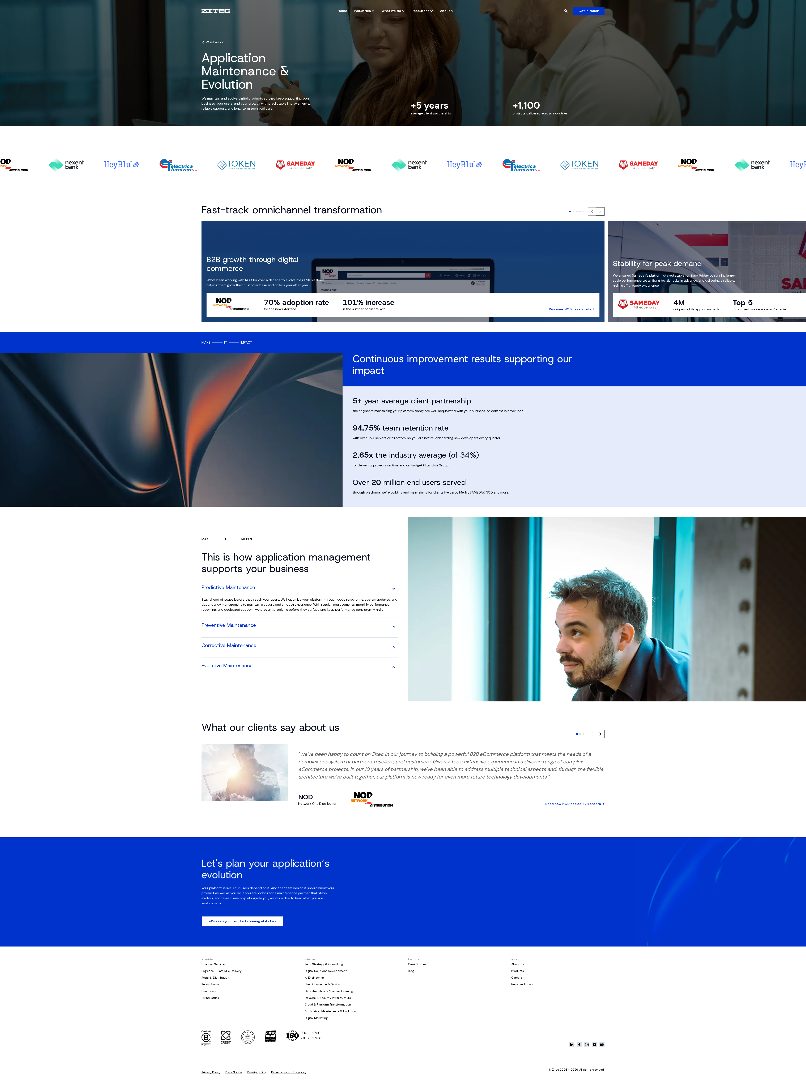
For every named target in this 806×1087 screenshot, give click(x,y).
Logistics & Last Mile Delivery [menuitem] (222, 971)
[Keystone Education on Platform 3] (586, 1044)
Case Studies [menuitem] (417, 964)
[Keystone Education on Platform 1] (571, 1044)
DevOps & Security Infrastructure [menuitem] (328, 998)
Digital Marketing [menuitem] (316, 1018)
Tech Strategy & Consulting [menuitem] (324, 964)
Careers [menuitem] (516, 977)
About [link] (445, 11)
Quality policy (256, 1072)
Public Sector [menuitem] (211, 984)
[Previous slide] (592, 734)
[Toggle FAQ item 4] (394, 667)
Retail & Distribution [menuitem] (215, 977)
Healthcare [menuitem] (209, 991)
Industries (362, 11)
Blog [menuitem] (411, 971)
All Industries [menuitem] (210, 998)
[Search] (565, 11)
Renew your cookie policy (288, 1072)
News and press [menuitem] (522, 984)
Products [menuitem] (517, 971)
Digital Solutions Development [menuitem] (326, 971)
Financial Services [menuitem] (214, 964)
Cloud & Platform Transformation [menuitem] (328, 1004)
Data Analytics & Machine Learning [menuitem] (329, 991)
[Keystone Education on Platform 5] (601, 1044)
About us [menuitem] (517, 964)
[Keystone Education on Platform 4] (594, 1044)
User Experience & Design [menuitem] (322, 984)
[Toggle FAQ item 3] (394, 647)
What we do (391, 11)
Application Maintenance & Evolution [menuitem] (330, 1011)
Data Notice (233, 1072)
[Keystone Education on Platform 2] (579, 1044)
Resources (420, 11)
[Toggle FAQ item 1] (394, 589)
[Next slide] (600, 211)
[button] (570, 211)
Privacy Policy (211, 1072)
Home (342, 11)
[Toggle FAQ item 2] (394, 626)
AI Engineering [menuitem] (314, 977)
